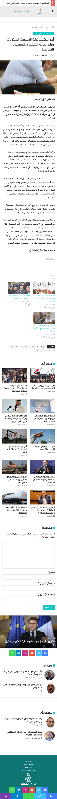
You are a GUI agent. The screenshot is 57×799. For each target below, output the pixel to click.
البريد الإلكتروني (46, 583)
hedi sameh (37, 691)
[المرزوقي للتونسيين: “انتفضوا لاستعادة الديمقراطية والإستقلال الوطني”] (42, 497)
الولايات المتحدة (14, 347)
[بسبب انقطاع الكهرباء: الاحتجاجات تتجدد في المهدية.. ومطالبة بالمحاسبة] (14, 375)
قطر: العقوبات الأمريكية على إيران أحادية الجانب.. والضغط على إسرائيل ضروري (15, 418)
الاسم (51, 572)
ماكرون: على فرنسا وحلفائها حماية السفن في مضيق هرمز (30, 643)
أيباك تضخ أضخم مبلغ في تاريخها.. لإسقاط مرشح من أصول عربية (44, 328)
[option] (28, 631)
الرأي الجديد (24, 347)
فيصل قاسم (37, 738)
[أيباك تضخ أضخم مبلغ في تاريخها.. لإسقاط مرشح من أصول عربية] (44, 318)
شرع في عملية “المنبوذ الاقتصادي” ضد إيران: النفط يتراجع (16, 449)
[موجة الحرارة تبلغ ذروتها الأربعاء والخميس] (42, 436)
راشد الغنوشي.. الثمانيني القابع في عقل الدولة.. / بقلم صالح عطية (22, 672)
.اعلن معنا (28, 767)
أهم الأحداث (36, 27)
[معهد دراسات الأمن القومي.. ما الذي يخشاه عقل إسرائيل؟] (19, 288)
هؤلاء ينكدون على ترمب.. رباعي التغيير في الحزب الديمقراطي (22, 686)
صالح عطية (37, 678)
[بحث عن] (53, 12)
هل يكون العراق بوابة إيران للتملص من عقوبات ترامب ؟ (43, 386)
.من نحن (28, 761)
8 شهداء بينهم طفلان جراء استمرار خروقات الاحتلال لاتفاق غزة (16, 479)
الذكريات (32, 347)
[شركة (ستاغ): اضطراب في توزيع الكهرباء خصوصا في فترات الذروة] (42, 406)
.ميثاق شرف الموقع (28, 770)
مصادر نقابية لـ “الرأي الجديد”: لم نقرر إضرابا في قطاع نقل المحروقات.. (15, 510)
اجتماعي (41, 34)
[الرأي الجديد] (28, 11)
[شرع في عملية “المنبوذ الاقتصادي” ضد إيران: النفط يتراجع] (14, 436)
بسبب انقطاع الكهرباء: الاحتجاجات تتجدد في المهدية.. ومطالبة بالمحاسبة (15, 388)
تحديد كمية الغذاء (49, 351)
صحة (35, 34)
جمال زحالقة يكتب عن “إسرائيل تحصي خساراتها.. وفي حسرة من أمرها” (23, 720)
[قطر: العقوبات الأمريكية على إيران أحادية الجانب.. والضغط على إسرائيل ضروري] (14, 406)
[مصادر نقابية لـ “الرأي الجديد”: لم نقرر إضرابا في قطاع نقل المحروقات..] (14, 497)
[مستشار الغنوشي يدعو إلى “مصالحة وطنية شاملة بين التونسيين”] (42, 467)
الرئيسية (47, 27)
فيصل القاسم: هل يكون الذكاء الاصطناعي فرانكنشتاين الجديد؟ (24, 733)
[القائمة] (3, 12)
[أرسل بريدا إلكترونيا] (43, 56)
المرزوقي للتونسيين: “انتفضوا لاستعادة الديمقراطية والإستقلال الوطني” (43, 510)
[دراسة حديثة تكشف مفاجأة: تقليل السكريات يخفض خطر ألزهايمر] (44, 288)
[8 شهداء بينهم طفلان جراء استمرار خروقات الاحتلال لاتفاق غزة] (14, 467)
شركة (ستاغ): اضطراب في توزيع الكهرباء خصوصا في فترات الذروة (25, 3)
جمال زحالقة (37, 725)
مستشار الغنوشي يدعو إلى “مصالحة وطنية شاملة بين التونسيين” (44, 479)
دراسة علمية (38, 351)
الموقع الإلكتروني (46, 594)
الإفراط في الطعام (41, 347)
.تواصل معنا (28, 764)
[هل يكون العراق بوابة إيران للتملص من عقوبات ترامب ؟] (42, 375)
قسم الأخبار (47, 56)
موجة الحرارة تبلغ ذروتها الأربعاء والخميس (45, 447)
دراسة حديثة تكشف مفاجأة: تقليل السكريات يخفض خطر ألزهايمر (45, 298)
